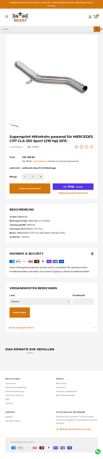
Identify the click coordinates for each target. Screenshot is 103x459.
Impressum (10, 383)
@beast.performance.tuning (75, 429)
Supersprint (16, 147)
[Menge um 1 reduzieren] (25, 177)
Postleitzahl (79, 295)
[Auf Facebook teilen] (76, 147)
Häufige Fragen (12, 421)
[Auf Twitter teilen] (86, 147)
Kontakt (8, 417)
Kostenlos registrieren (66, 391)
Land (12, 295)
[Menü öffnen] (6, 17)
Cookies (9, 403)
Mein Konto (61, 383)
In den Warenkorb (30, 188)
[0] (95, 16)
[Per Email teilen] (91, 147)
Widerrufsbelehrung (14, 391)
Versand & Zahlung (14, 395)
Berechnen (19, 312)
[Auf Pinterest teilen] (81, 147)
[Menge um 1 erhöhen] (40, 177)
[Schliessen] (101, 29)
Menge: (13, 176)
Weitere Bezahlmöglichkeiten (73, 192)
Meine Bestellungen (65, 395)
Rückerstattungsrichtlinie (21, 327)
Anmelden (61, 387)
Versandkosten (40, 161)
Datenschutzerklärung (15, 387)
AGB (7, 399)
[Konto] (90, 16)
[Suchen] (97, 29)
